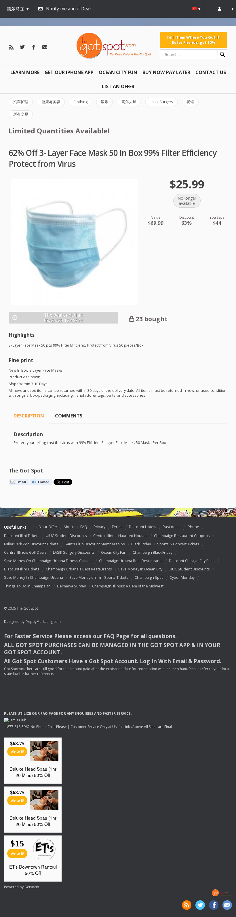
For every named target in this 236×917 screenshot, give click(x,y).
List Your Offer (45, 526)
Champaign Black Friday (152, 552)
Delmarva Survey (71, 586)
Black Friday (141, 544)
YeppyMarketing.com (43, 621)
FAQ (83, 526)
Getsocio (31, 886)
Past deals (171, 526)
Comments (68, 416)
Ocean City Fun (118, 72)
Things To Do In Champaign (27, 586)
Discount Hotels (142, 526)
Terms (117, 526)
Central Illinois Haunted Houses (120, 535)
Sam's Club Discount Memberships (95, 544)
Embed (44, 482)
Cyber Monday (182, 577)
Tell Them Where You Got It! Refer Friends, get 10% (193, 40)
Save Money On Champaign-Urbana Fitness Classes (48, 560)
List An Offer (118, 86)
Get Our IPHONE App (69, 72)
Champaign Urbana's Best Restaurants (79, 569)
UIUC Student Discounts (66, 535)
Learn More (24, 72)
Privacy (99, 526)
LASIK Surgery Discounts (74, 552)
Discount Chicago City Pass (192, 560)
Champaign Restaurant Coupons (182, 535)
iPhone (193, 526)
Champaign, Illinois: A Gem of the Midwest (127, 586)
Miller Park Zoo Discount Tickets (31, 544)
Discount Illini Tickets (21, 535)
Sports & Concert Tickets (178, 544)
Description (29, 416)
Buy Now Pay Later (166, 72)
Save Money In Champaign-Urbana (33, 577)
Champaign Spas (149, 577)
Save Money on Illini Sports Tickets (98, 577)
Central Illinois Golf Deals (25, 552)
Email (21, 482)
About (69, 526)
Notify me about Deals (69, 9)
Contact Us (210, 72)
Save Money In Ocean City (140, 569)
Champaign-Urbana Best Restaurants (131, 560)
